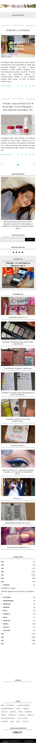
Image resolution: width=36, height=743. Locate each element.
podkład (22, 715)
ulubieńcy (4, 721)
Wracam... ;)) (18, 498)
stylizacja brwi (22, 718)
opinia (20, 712)
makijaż (26, 708)
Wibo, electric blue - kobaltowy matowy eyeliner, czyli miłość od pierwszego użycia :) (18, 472)
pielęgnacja (12, 715)
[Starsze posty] (34, 164)
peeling (3, 715)
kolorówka (10, 705)
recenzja (30, 715)
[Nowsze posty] (1, 164)
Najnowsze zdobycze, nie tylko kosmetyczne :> (18, 420)
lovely (18, 708)
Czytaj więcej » (6, 86)
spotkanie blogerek (8, 718)
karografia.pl (29, 741)
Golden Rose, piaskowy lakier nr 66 (18, 368)
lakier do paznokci (23, 705)
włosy (18, 721)
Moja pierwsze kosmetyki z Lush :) (18, 523)
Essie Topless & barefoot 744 (18, 547)
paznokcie (28, 712)
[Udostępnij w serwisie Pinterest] (33, 86)
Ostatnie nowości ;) (18, 446)
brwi (2, 705)
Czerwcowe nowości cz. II (18, 317)
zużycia (25, 721)
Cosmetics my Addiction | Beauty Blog (12, 741)
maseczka (4, 712)
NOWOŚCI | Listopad (18, 30)
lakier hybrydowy (7, 708)
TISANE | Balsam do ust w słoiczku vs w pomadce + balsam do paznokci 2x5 (18, 106)
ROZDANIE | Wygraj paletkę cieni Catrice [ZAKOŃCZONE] (18, 343)
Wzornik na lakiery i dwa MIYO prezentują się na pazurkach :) (18, 394)
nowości (13, 712)
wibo (12, 721)
